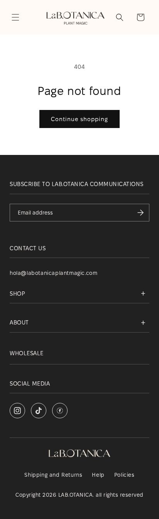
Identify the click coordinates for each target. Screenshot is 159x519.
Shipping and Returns (53, 475)
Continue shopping (79, 119)
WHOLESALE (27, 353)
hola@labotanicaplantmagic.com (53, 273)
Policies (124, 475)
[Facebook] (60, 410)
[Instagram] (17, 410)
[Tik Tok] (38, 410)
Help (98, 475)
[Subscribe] (140, 212)
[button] (15, 17)
